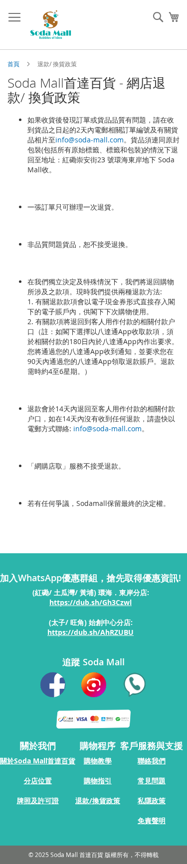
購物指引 (98, 780)
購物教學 (98, 760)
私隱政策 (152, 800)
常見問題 (152, 780)
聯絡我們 (152, 760)
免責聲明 (152, 820)
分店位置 (38, 780)
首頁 (14, 64)
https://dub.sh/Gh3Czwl (90, 602)
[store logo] (50, 25)
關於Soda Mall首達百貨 (37, 760)
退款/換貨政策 (97, 800)
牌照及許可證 (38, 800)
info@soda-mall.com (89, 139)
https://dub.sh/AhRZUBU (90, 632)
